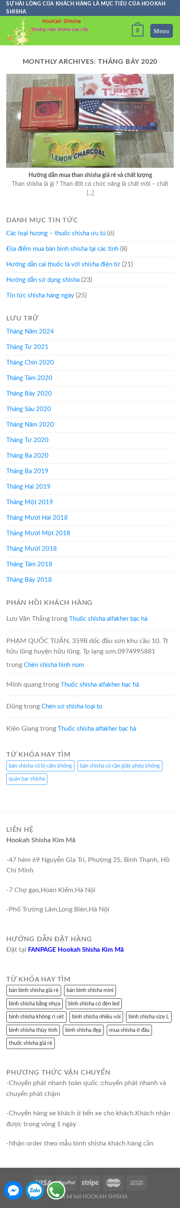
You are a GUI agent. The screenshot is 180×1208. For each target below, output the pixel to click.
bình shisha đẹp (83, 1030)
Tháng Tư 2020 (27, 440)
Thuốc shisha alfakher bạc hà (108, 619)
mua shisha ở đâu (129, 1030)
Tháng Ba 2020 (27, 456)
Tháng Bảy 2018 (29, 580)
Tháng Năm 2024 (30, 331)
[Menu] (161, 31)
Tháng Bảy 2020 (29, 394)
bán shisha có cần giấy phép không (120, 765)
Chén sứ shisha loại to (72, 706)
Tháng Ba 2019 (27, 471)
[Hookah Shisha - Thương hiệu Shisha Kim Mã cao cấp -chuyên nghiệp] (48, 31)
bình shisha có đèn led (93, 1003)
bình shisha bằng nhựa (34, 1003)
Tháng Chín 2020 (30, 362)
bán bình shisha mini (90, 990)
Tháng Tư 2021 (27, 347)
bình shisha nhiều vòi (96, 1016)
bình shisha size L (149, 1016)
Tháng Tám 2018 (29, 564)
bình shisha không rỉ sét (36, 1016)
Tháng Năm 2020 (30, 425)
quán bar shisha (27, 778)
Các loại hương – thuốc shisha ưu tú (55, 233)
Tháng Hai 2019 (28, 487)
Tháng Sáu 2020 (28, 409)
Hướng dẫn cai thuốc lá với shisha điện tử (63, 264)
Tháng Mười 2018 (31, 549)
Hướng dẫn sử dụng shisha (43, 280)
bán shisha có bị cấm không (40, 765)
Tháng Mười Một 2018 (38, 533)
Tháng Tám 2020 (29, 378)
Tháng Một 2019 (29, 502)
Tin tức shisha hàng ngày (40, 295)
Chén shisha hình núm (54, 665)
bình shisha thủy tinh (33, 1030)
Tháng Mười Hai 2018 (37, 518)
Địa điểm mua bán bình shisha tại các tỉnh (62, 249)
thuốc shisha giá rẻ (30, 1043)
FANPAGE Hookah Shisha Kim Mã (76, 950)
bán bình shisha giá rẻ (34, 990)
